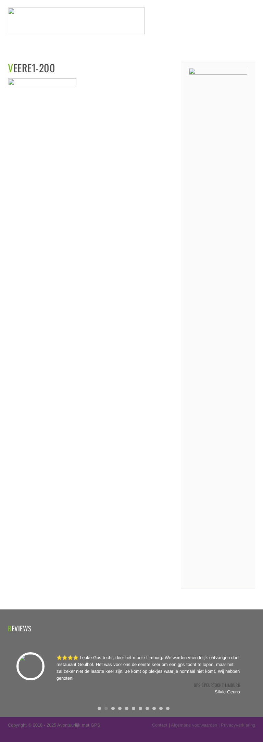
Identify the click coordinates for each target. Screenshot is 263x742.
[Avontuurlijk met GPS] (76, 32)
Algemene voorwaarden (194, 725)
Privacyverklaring (238, 725)
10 (161, 708)
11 (168, 708)
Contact (159, 725)
